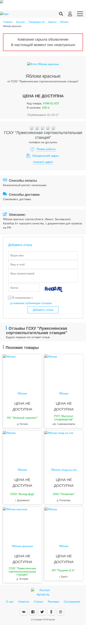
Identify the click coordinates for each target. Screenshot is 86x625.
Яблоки (64, 22)
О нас (10, 601)
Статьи (38, 601)
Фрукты (52, 22)
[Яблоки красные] (22, 523)
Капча (14, 287)
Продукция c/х (37, 22)
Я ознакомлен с (22, 297)
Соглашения (72, 601)
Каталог (20, 22)
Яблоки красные (22, 546)
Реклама (53, 601)
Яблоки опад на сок (64, 469)
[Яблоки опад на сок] (63, 447)
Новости (23, 601)
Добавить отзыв (43, 309)
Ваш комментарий (22, 273)
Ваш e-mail (17, 264)
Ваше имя (17, 255)
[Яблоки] (22, 370)
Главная (7, 22)
